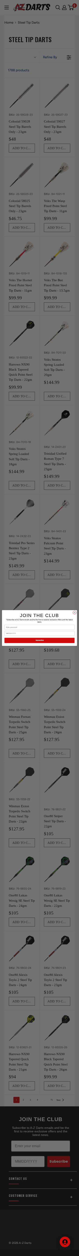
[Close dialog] (74, 612)
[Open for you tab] (65, 1242)
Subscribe (40, 640)
